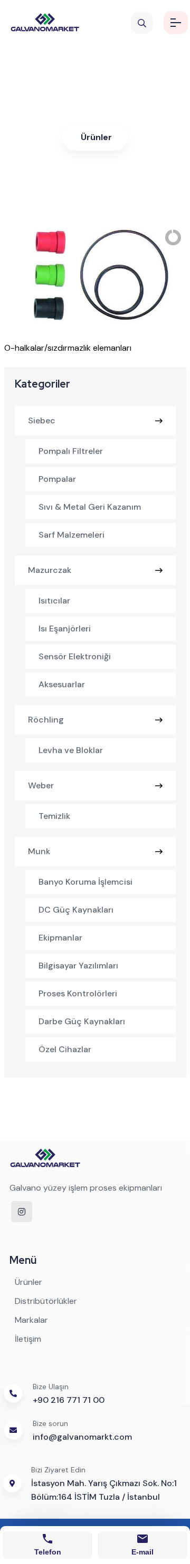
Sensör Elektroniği (75, 656)
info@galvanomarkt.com (82, 1436)
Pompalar (57, 478)
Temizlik (54, 815)
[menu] (176, 22)
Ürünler (96, 137)
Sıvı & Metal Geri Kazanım (90, 506)
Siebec (41, 420)
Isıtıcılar (54, 600)
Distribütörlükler (46, 1300)
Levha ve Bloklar (71, 750)
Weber (41, 785)
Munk (39, 851)
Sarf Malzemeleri (71, 534)
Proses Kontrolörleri (78, 993)
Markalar (31, 1319)
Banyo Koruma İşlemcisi (85, 881)
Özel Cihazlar (65, 1049)
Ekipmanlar (60, 937)
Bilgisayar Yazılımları (78, 965)
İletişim (28, 1338)
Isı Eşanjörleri (65, 628)
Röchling (46, 719)
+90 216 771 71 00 (68, 1399)
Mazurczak (49, 570)
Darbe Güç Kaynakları (82, 1021)
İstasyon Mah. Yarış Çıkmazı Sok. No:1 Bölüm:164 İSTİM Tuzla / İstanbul (104, 1490)
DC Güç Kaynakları (76, 909)
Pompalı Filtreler (71, 451)
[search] (142, 23)
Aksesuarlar (62, 684)
